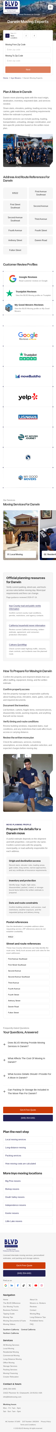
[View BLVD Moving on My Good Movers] (28, 477)
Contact (33, 1310)
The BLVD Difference (11, 1303)
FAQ (31, 1324)
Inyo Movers (16, 78)
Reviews (33, 1307)
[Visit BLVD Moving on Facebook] (17, 1285)
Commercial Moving (11, 1355)
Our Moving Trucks (11, 1307)
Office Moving (8, 1363)
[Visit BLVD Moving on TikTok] (23, 1285)
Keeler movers (12, 1213)
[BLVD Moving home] (11, 7)
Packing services (13, 1155)
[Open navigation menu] (50, 7)
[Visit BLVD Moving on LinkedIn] (11, 1285)
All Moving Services (11, 1345)
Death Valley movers (14, 1197)
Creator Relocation (11, 1377)
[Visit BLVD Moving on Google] (5, 1285)
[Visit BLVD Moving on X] (29, 1285)
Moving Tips (8, 1317)
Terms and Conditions (28, 1425)
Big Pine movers (13, 1181)
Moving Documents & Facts (14, 1321)
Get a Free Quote (28, 1110)
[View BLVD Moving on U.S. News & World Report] (28, 417)
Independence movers (15, 1205)
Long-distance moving (15, 1147)
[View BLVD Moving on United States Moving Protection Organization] (28, 457)
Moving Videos (9, 1324)
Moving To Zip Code (14, 56)
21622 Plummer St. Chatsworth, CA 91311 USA (22, 1393)
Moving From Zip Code (15, 44)
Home (5, 78)
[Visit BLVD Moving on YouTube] (35, 1285)
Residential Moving (11, 1352)
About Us (33, 1300)
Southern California (11, 1329)
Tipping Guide (9, 1314)
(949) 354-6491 (28, 1118)
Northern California (11, 1333)
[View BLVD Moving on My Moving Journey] (28, 437)
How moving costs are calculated (20, 1164)
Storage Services (10, 1366)
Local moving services (15, 1139)
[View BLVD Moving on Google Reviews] (28, 336)
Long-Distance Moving (12, 1359)
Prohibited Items (36, 1321)
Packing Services (10, 1370)
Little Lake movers (13, 1221)
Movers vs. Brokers (38, 1303)
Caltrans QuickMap (18, 645)
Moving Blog (35, 1314)
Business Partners (10, 1310)
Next (28, 69)
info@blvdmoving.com (12, 1397)
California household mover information (27, 625)
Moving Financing (10, 1373)
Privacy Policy (46, 1422)
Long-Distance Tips (38, 1317)
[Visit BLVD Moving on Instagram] (41, 1285)
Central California (28, 1329)
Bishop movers (12, 1189)
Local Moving (8, 1348)
